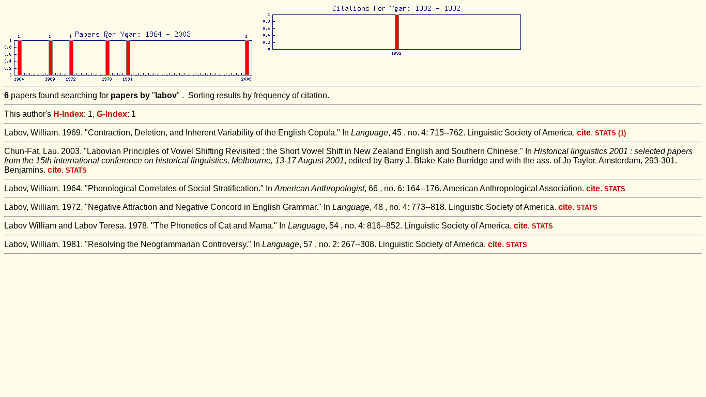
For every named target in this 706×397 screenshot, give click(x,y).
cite (584, 132)
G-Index (112, 114)
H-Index (68, 114)
